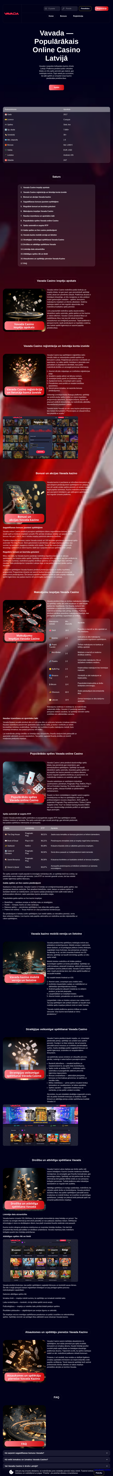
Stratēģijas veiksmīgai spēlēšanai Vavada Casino (43, 240)
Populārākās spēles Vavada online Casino (40, 221)
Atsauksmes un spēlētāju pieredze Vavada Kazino (44, 259)
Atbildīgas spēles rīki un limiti (35, 254)
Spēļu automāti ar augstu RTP (35, 225)
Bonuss (63, 16)
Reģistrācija (102, 8)
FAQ (25, 263)
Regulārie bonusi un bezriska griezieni (39, 206)
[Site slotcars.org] (12, 13)
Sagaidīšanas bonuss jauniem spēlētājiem (40, 202)
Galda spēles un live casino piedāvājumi (40, 230)
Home (51, 16)
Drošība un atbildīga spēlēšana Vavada (39, 244)
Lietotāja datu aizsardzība (34, 249)
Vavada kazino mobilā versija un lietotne (40, 235)
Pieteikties (85, 8)
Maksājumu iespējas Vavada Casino (38, 211)
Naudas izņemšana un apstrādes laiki (39, 216)
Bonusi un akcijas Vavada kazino (37, 197)
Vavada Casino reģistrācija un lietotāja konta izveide (45, 192)
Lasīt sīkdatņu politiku (102, 1470)
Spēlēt (56, 87)
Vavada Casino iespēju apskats (36, 187)
